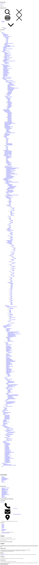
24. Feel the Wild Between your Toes (9, 458)
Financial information (5, 69)
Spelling (7, 383)
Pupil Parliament (5, 426)
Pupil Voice (4, 409)
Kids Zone (3, 425)
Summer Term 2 (10, 106)
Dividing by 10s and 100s (11, 381)
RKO (11, 212)
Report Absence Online (8, 52)
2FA (11, 267)
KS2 (10, 200)
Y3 (8, 315)
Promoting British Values (6, 50)
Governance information (6, 70)
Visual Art (6, 305)
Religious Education (8, 157)
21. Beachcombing (7, 456)
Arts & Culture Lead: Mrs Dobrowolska (11, 168)
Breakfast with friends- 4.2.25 (11, 334)
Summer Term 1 (10, 105)
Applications (4, 28)
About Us (3, 524)
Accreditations (5, 47)
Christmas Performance (9, 369)
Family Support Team (7, 45)
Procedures (6, 53)
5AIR (11, 281)
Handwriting (9, 101)
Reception (7, 38)
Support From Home (7, 127)
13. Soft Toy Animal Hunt (8, 451)
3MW (10, 318)
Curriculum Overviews (6, 325)
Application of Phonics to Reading (10, 132)
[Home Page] (2, 3)
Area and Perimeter (10, 389)
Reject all (2, 541)
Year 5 (10, 279)
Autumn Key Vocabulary (9, 406)
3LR (11, 274)
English (6, 136)
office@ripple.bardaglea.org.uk (17, 514)
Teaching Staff (6, 37)
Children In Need (8, 362)
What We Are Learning (9, 102)
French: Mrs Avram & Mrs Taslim (10, 176)
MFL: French (8, 161)
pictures (12, 232)
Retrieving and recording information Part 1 (13, 394)
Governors (3, 527)
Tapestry (9, 95)
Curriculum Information (9, 96)
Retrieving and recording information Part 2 (13, 395)
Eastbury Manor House (9, 363)
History (7, 160)
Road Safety (7, 349)
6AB (11, 303)
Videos (13, 208)
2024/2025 (6, 437)
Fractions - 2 (9, 390)
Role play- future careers (11, 88)
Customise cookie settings (9, 541)
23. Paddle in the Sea (7, 457)
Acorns (6, 407)
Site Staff (6, 44)
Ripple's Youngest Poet (10, 230)
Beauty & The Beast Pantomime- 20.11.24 (13, 332)
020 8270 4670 (15, 508)
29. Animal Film (7, 461)
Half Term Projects (8, 403)
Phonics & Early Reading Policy (9, 122)
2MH (10, 223)
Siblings (6, 133)
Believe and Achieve (8, 348)
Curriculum (3, 477)
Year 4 (7, 41)
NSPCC (6, 58)
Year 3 (7, 40)
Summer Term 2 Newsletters (8, 154)
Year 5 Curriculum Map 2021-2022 (10, 401)
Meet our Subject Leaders (8, 167)
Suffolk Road (9, 198)
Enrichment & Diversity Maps (7, 326)
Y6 (8, 307)
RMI (11, 289)
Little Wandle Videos (7, 134)
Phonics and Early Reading (6, 110)
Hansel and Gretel (13, 317)
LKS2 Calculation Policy (9, 144)
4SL (11, 277)
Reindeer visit (8, 197)
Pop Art (10, 312)
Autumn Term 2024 (7, 418)
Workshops (7, 373)
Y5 (8, 309)
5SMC (12, 300)
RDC (13, 245)
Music (7, 159)
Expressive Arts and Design (11, 85)
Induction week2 (10, 92)
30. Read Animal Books (8, 462)
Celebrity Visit (8, 194)
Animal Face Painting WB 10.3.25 (12, 336)
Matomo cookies (4, 554)
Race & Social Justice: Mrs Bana (10, 169)
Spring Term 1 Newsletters (8, 152)
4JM (11, 298)
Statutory (3, 64)
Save (7, 564)
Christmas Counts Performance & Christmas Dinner (14, 333)
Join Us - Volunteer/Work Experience (7, 48)
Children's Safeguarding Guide (8, 57)
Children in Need (8, 350)
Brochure (9, 99)
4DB (11, 278)
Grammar (7, 387)
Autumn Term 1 (10, 117)
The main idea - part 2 (10, 397)
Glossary (7, 130)
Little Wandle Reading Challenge (9, 126)
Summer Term (8, 330)
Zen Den (10, 83)
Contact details (5, 67)
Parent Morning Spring (9, 359)
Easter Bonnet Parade (9, 344)
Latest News (4, 413)
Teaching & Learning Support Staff (9, 43)
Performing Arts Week (9, 242)
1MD (10, 218)
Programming (9, 165)
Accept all (4, 541)
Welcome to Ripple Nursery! (9, 80)
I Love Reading (7, 135)
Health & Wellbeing (5, 410)
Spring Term (7, 329)
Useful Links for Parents (6, 421)
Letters (4, 414)
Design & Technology (9, 162)
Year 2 (10, 264)
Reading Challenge (8, 372)
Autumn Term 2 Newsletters (8, 151)
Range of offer (6, 182)
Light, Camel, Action (8, 347)
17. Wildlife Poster (7, 453)
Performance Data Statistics (6, 46)
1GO (10, 217)
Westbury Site (9, 201)
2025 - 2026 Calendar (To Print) (7, 412)
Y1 (9, 323)
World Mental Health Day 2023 (10, 371)
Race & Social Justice (9, 156)
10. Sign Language (7, 449)
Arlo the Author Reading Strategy (12, 385)
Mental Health (5, 60)
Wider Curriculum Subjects (8, 155)
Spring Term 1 (9, 104)
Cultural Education (5, 179)
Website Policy (3, 530)
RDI (11, 214)
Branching (9, 164)
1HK (11, 292)
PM (11, 209)
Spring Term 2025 (7, 417)
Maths (8, 108)
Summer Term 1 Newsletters (8, 153)
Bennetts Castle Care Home (11, 188)
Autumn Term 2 (10, 103)
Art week (7, 196)
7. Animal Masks (7, 447)
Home (2, 32)
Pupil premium (5, 73)
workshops (7, 94)
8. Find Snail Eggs (7, 448)
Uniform (4, 424)
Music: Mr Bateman (8, 175)
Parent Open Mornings (10, 341)
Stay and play (11, 90)
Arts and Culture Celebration (8, 195)
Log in (2, 466)
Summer (10, 243)
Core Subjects (3, 490)
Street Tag (6, 63)
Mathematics (9, 86)
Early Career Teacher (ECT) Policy (7, 68)
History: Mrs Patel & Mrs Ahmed (10, 173)
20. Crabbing (6, 455)
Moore (10, 204)
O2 (8, 193)
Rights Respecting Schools (6, 178)
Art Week (7, 351)
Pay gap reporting (5, 71)
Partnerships (7, 183)
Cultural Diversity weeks (9, 240)
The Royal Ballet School (11, 187)
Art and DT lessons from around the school (11, 306)
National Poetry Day (8, 229)
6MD (11, 302)
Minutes (7, 435)
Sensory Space (9, 82)
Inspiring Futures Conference (12, 186)
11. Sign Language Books (8, 450)
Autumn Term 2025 (7, 416)
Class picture (14, 262)
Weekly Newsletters (7, 111)
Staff (7, 81)
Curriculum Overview (9, 328)
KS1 (10, 199)
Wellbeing (3, 51)
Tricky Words (8, 131)
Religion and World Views (9, 360)
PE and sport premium (6, 72)
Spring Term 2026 (7, 415)
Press (4, 422)
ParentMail (4, 419)
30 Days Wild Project (5, 442)
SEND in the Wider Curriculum (8, 166)
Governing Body (5, 463)
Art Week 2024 (10, 91)
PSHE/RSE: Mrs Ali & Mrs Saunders (10, 170)
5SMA (10, 311)
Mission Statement (5, 34)
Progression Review (8, 128)
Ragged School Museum (9, 364)
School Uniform (5, 75)
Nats (8, 376)
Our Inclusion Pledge (5, 35)
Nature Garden (8, 368)
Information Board (8, 93)
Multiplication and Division (11, 382)
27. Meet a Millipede (7, 460)
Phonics (9, 107)
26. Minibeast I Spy (7, 459)
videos (12, 220)
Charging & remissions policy (7, 66)
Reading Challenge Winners (9, 366)
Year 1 (7, 39)
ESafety (4, 441)
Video (14, 258)
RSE (7, 377)
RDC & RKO (12, 213)
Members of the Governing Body (7, 464)
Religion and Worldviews (11, 89)
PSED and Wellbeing (10, 84)
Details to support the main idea (12, 398)
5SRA (10, 225)
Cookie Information (4, 529)
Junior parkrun (6, 62)
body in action (11, 308)
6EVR (12, 304)
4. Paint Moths (6, 445)
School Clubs (5, 420)
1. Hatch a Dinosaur (7, 443)
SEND (4, 76)
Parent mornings (8, 346)
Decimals (9, 380)
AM (12, 256)
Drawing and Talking (10, 190)
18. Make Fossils (7, 454)
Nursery (10, 206)
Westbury (10, 233)
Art (6, 345)
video (13, 266)
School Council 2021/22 (8, 427)
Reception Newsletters (9, 112)
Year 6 (7, 42)
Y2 (9, 322)
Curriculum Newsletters (6, 150)
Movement (4, 61)
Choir (10, 227)
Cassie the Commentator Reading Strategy (13, 384)
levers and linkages (13, 319)
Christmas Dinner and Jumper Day (10, 361)
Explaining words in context (11, 386)
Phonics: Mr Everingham (9, 177)
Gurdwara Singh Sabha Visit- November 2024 (13, 331)
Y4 (8, 313)
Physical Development (10, 87)
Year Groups (3, 495)
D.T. (7, 353)
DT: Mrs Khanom (8, 172)
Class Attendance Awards (8, 55)
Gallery (7, 97)
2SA (10, 221)
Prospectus (4, 49)
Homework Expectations (6, 109)
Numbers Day (8, 357)
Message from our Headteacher (7, 78)
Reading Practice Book (7, 124)
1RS (10, 216)
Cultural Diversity (8, 355)
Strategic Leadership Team (8, 36)
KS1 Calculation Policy (9, 143)
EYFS (10, 202)
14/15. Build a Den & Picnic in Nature (9, 452)
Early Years (4, 79)
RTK (11, 290)
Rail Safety (7, 354)
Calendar (4, 411)
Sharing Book (6, 125)
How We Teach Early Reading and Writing (10, 123)
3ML (11, 296)
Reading (9, 100)
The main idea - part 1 (10, 396)
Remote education (5, 74)
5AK (10, 226)
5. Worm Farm (6, 446)
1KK (14, 248)
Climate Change (7, 440)
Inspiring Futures (10, 185)
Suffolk (10, 231)
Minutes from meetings (10, 428)
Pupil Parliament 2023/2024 (8, 434)
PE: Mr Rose (8, 174)
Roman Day (10, 316)
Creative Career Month (9, 192)
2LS (11, 294)
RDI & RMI (12, 215)
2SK (10, 219)
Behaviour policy (5, 65)
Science (6, 145)
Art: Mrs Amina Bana (9, 171)
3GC (10, 320)
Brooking (12, 254)
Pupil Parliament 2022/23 (8, 430)
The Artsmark (6, 180)
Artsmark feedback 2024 (9, 181)
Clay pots (9, 352)
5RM (11, 280)
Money (9, 392)
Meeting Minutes (10, 438)
